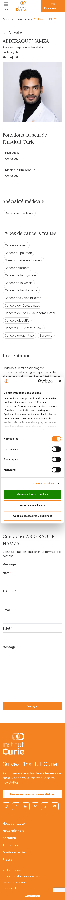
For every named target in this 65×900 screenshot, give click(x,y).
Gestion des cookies (14, 882)
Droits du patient (15, 852)
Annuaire (15, 32)
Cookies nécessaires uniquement (32, 515)
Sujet (7, 628)
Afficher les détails (44, 483)
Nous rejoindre (14, 830)
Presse (8, 859)
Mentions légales (12, 870)
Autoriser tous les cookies (32, 494)
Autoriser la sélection (32, 505)
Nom (7, 573)
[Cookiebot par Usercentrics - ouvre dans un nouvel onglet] (39, 381)
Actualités (10, 845)
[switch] (56, 449)
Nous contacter (14, 823)
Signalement (9, 888)
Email (8, 610)
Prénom (9, 591)
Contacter (32, 895)
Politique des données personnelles (22, 876)
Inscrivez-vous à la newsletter (32, 794)
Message (10, 647)
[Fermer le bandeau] (60, 381)
